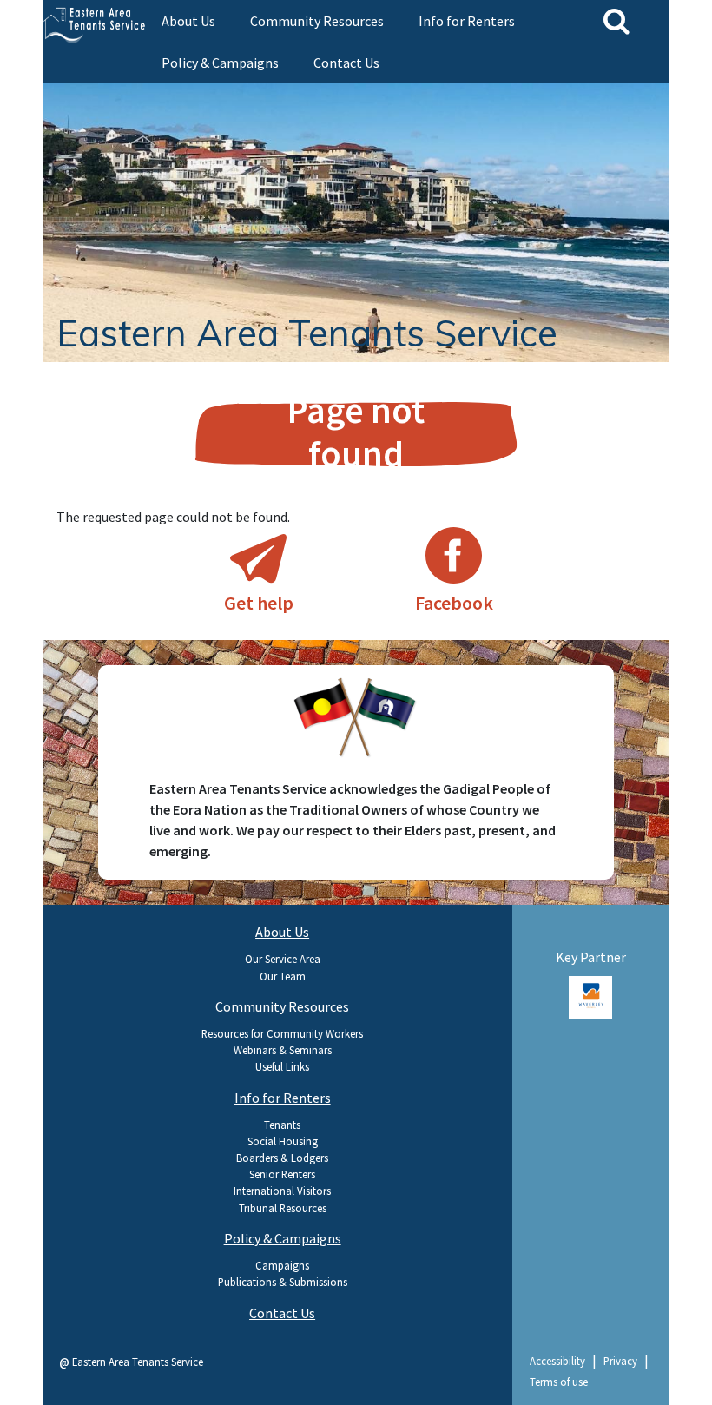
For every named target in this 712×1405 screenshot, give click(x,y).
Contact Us (346, 62)
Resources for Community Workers (282, 1033)
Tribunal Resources (282, 1208)
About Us (188, 21)
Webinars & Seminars (283, 1050)
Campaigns (282, 1265)
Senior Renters (282, 1174)
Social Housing (282, 1141)
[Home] (95, 20)
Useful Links (282, 1066)
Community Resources (317, 21)
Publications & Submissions (282, 1282)
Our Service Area (282, 959)
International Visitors (282, 1190)
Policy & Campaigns (220, 62)
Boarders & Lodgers (282, 1157)
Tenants (282, 1124)
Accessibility (557, 1361)
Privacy (620, 1361)
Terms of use (559, 1382)
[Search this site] (616, 20)
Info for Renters (467, 21)
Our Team (283, 976)
